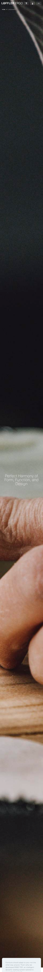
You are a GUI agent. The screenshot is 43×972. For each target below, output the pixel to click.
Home (3, 9)
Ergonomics (12, 9)
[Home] (12, 3)
